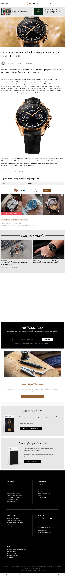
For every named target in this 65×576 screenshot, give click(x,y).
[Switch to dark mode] (58, 3)
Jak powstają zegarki (11, 524)
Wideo (39, 495)
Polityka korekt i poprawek (12, 497)
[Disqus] (32, 297)
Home (2, 223)
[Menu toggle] (7, 3)
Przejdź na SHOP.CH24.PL (32, 396)
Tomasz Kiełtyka (10, 63)
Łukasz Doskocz (4, 267)
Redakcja (8, 484)
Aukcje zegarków (42, 484)
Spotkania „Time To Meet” (12, 526)
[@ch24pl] (15, 190)
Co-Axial (48, 161)
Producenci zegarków (10, 223)
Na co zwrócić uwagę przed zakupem (15, 522)
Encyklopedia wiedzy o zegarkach (14, 520)
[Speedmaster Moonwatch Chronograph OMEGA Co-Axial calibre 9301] (32, 32)
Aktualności (6, 219)
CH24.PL (32, 3)
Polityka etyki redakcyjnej (12, 499)
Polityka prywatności (11, 491)
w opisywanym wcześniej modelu (29, 161)
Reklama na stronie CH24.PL (12, 486)
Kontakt (8, 489)
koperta (9, 84)
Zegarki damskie (42, 497)
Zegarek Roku (9, 527)
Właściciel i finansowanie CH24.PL (14, 495)
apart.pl (30, 183)
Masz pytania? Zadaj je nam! (12, 518)
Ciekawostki (41, 486)
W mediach (9, 487)
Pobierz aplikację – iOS (43, 530)
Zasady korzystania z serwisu (13, 493)
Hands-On (40, 491)
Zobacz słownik (32, 461)
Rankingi (40, 489)
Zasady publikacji (10, 501)
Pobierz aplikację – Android (44, 532)
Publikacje (40, 487)
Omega (19, 223)
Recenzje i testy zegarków (44, 493)
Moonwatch (14, 219)
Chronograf (21, 159)
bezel (55, 88)
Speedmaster (24, 219)
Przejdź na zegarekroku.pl (30, 428)
